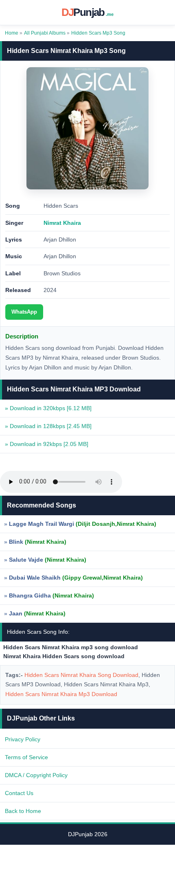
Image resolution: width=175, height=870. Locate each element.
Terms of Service (26, 757)
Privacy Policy (22, 739)
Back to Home (23, 811)
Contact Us (19, 793)
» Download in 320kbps (48, 408)
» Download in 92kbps (46, 444)
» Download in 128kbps (48, 426)
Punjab (87, 12)
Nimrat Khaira (62, 223)
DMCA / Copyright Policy (36, 775)
